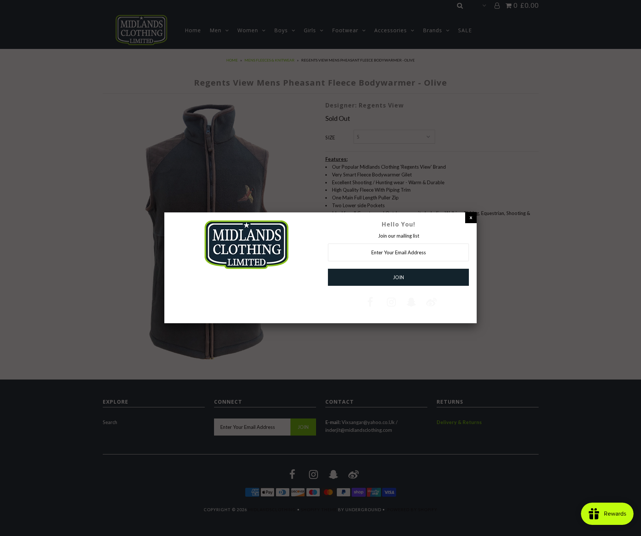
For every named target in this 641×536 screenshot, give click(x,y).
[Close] (471, 217)
